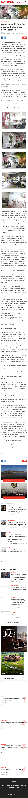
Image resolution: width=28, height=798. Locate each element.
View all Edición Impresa (13, 622)
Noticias (3, 696)
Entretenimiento (5, 720)
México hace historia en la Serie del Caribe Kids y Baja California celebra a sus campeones (12, 771)
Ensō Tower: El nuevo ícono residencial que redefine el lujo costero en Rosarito (15, 551)
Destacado (10, 506)
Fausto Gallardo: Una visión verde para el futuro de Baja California (18, 589)
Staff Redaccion (13, 514)
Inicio (4, 785)
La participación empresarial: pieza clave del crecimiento (19, 614)
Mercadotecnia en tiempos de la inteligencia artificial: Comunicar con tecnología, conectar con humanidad (18, 577)
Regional (9, 785)
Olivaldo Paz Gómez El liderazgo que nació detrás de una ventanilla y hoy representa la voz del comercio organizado (17, 510)
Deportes (3, 767)
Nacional (23, 785)
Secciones (16, 785)
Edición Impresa (5, 21)
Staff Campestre (10, 33)
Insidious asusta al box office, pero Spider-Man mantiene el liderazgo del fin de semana (14, 723)
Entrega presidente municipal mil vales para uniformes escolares (13, 699)
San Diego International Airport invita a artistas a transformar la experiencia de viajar (14, 746)
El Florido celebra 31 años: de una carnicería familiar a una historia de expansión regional (16, 524)
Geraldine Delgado (14, 527)
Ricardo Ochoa (13, 543)
